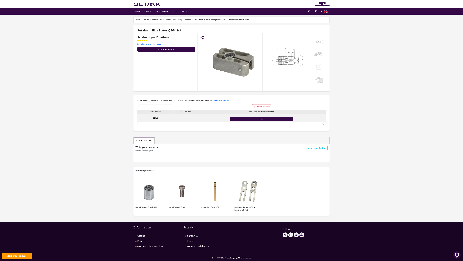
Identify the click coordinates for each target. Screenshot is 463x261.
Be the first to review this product (149, 44)
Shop (175, 11)
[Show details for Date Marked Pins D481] (149, 191)
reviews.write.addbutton (314, 148)
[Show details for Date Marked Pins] (182, 191)
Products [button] (147, 11)
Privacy (141, 240)
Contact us (185, 11)
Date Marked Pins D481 (146, 207)
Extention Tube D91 (210, 207)
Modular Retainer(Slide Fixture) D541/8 (244, 208)
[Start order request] (261, 119)
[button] (202, 38)
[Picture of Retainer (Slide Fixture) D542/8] (288, 57)
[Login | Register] (321, 11)
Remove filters (263, 106)
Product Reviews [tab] (144, 140)
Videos (190, 240)
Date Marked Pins (176, 207)
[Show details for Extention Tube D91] (215, 191)
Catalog (141, 235)
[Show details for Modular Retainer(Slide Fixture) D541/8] (248, 191)
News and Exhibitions (198, 246)
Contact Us (192, 235)
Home (137, 11)
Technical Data (162, 11)
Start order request (166, 49)
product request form (222, 100)
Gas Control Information (150, 246)
